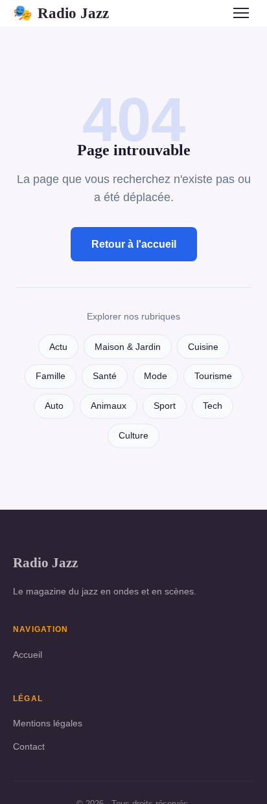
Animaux (108, 406)
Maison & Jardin (128, 347)
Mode (155, 376)
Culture (133, 435)
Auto (54, 406)
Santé (105, 376)
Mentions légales (47, 723)
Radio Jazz (61, 13)
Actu (58, 347)
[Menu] (241, 13)
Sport (165, 406)
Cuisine (203, 347)
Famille (50, 376)
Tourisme (213, 376)
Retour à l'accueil (133, 244)
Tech (212, 406)
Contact (29, 746)
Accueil (27, 654)
